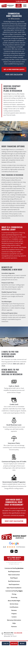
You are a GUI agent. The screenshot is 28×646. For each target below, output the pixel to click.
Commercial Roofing (14, 568)
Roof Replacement (14, 571)
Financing (14, 597)
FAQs (14, 623)
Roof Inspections (14, 584)
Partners (14, 626)
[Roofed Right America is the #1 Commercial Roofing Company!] (14, 537)
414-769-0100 (18, 633)
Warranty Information (14, 620)
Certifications (14, 607)
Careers (14, 617)
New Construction (14, 575)
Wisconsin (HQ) (8, 633)
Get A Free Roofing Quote (14, 69)
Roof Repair (14, 578)
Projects (14, 613)
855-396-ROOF (21, 1)
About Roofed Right (14, 601)
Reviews (14, 610)
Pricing (14, 594)
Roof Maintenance (14, 581)
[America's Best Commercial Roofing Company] (8, 5)
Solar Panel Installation (14, 588)
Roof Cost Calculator (14, 74)
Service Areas (14, 604)
